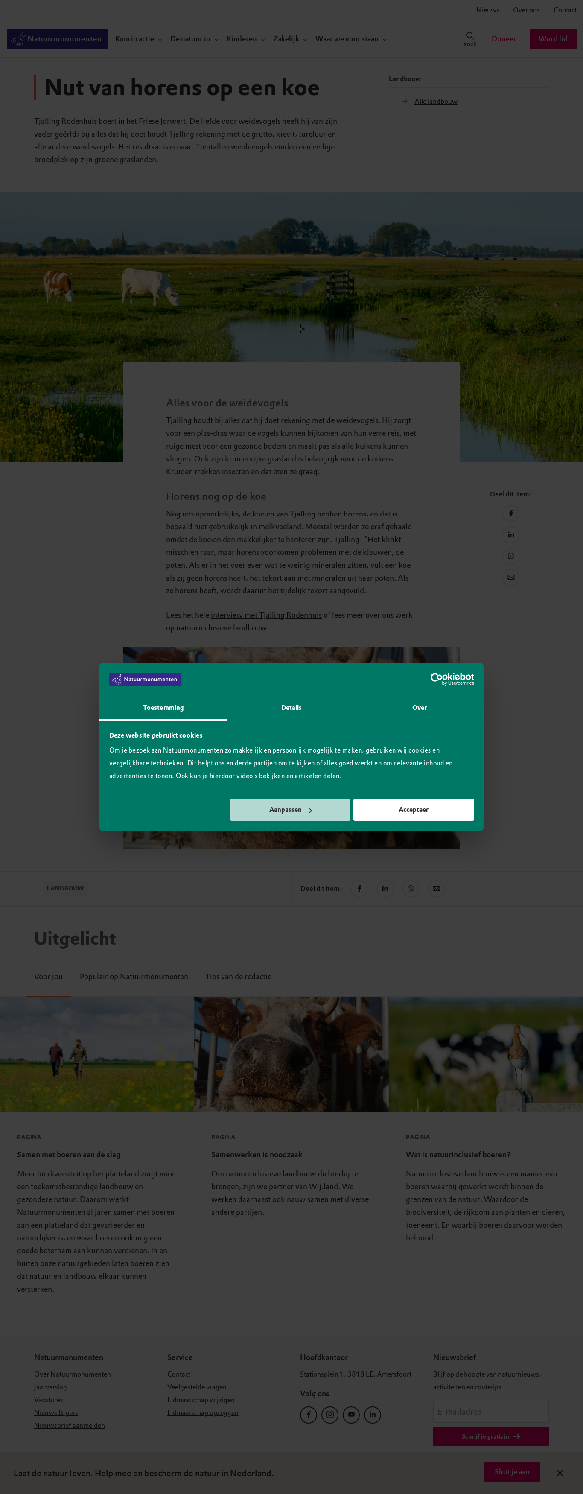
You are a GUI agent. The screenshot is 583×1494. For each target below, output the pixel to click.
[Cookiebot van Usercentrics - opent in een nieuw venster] (436, 679)
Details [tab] (291, 708)
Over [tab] (419, 708)
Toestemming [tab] (163, 708)
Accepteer (414, 810)
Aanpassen (285, 810)
